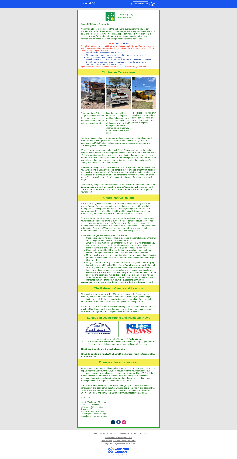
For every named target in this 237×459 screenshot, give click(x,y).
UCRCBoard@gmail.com (134, 393)
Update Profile (106, 441)
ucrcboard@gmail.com (116, 444)
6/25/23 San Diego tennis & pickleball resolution (103, 349)
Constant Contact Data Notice (124, 441)
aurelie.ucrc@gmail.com (95, 311)
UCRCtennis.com (89, 393)
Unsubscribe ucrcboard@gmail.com (118, 438)
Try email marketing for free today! (119, 455)
